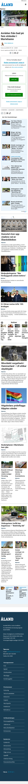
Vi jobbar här (7, 742)
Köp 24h (14, 79)
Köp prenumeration (14, 94)
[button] (2, 323)
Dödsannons (7, 697)
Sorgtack (6, 700)
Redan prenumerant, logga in (14, 62)
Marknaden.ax (7, 710)
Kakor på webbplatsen (9, 728)
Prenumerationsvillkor (9, 762)
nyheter (4, 110)
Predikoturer (7, 706)
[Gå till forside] (7, 4)
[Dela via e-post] (15, 53)
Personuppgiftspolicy (9, 721)
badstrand (19, 110)
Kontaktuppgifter (8, 679)
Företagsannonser (9, 662)
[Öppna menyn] (26, 4)
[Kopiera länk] (17, 53)
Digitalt (5, 669)
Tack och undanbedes (9, 693)
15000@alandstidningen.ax (13, 651)
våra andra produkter (17, 67)
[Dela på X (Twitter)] (13, 53)
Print (5, 666)
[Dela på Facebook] (10, 53)
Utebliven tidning (8, 759)
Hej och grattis (7, 703)
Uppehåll (6, 755)
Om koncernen (7, 731)
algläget (11, 110)
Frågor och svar (7, 752)
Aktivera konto (14, 104)
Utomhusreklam (8, 672)
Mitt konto (23, 1)
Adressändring (7, 749)
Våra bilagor (6, 676)
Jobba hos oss (7, 724)
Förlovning (6, 690)
